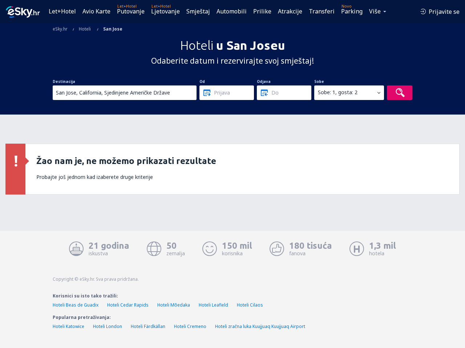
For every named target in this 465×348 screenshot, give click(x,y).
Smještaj (198, 11)
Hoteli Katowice (68, 326)
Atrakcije (290, 11)
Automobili (232, 11)
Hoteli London (107, 326)
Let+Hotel (62, 11)
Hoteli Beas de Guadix (75, 305)
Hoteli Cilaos (250, 305)
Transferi (322, 11)
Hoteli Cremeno (190, 326)
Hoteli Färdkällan (148, 326)
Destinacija (64, 81)
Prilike (262, 11)
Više (375, 11)
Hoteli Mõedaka (173, 305)
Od (202, 81)
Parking (352, 11)
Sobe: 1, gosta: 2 (337, 92)
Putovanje (131, 11)
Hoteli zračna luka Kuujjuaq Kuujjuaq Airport (260, 326)
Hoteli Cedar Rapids (128, 305)
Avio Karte (96, 11)
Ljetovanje (165, 11)
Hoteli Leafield (213, 305)
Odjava (264, 81)
